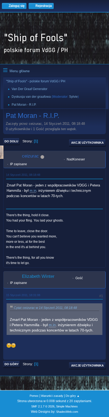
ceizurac (30, 156)
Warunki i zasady (52, 395)
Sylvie (73, 97)
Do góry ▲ (73, 395)
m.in (33, 191)
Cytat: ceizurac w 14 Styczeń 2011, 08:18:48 (45, 308)
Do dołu (11, 141)
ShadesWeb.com (67, 411)
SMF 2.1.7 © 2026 (42, 406)
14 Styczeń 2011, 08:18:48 (23, 174)
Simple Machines (67, 406)
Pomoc (34, 395)
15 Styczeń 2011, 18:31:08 (23, 295)
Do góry (11, 364)
